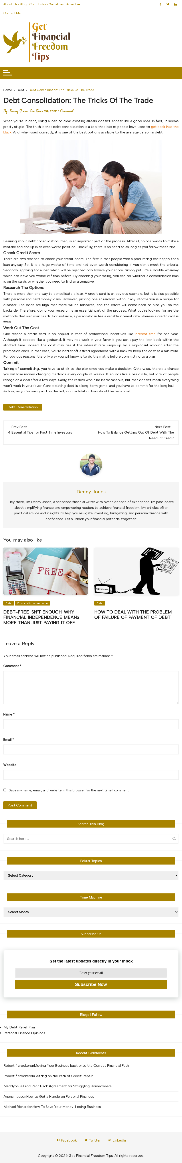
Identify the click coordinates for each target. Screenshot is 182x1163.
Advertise (73, 4)
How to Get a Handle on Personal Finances (60, 1096)
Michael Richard (16, 1107)
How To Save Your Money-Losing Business (67, 1107)
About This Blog (15, 4)
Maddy (9, 1086)
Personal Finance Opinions (24, 1033)
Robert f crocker (17, 1065)
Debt (9, 603)
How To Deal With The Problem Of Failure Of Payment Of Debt (133, 614)
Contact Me (12, 13)
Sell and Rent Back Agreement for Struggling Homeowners (65, 1086)
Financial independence (32, 603)
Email (8, 740)
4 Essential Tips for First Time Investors (40, 432)
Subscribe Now (91, 984)
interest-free (145, 334)
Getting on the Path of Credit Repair (63, 1076)
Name (9, 714)
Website (9, 765)
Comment (12, 666)
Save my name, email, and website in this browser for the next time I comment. (69, 790)
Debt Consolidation (23, 407)
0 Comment (65, 111)
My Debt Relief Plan (19, 1027)
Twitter (94, 1140)
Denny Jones (19, 111)
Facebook (68, 1140)
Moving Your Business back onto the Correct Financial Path (81, 1065)
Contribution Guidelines (46, 4)
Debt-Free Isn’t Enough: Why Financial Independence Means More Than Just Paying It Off (41, 617)
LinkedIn (119, 1140)
